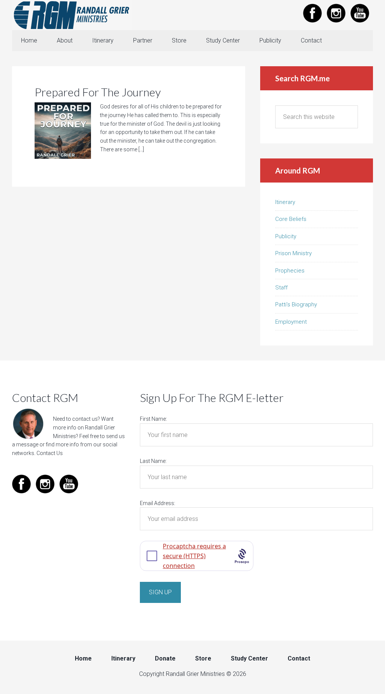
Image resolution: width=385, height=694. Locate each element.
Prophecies (290, 270)
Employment (291, 321)
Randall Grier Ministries (72, 15)
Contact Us (49, 453)
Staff (281, 287)
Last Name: (153, 461)
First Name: (153, 419)
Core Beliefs (290, 219)
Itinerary (285, 202)
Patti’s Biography (296, 304)
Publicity (285, 236)
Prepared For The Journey (98, 92)
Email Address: (157, 503)
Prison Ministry (293, 253)
